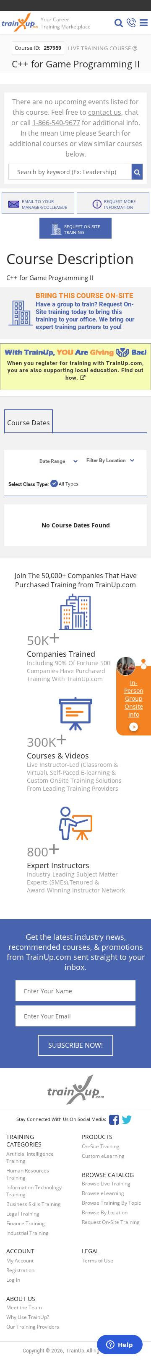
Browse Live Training (106, 1183)
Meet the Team (24, 1307)
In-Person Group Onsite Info (133, 705)
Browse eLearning (103, 1193)
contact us (104, 112)
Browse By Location (105, 1212)
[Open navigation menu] (144, 22)
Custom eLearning (103, 1155)
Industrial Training (27, 1233)
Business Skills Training (33, 1204)
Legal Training (22, 1213)
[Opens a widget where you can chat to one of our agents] (119, 1345)
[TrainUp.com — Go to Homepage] (20, 22)
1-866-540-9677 (56, 122)
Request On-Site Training (111, 1222)
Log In (13, 1279)
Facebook (113, 1119)
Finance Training (25, 1223)
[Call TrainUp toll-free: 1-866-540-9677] (131, 23)
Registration (20, 1270)
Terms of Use (97, 1260)
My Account (20, 1260)
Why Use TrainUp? (27, 1317)
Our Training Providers (32, 1326)
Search (137, 172)
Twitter (128, 1119)
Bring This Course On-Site (84, 295)
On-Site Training (101, 1146)
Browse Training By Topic (111, 1202)
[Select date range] (51, 460)
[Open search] (119, 22)
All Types (68, 484)
